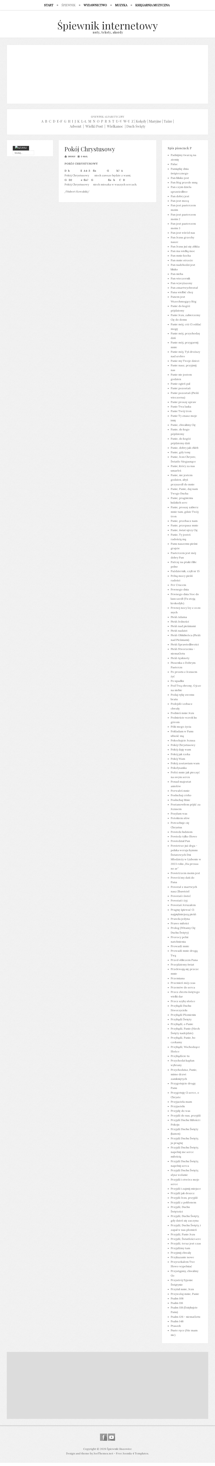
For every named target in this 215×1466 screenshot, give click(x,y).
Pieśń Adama (179, 617)
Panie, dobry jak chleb (184, 447)
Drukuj (71, 156)
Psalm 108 (177, 1298)
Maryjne (155, 121)
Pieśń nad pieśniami (183, 626)
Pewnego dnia (180, 589)
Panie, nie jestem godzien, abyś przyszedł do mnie (183, 479)
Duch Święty (135, 126)
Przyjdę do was (180, 1110)
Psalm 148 (177, 1321)
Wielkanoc (115, 126)
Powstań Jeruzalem (183, 905)
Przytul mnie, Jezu (182, 1289)
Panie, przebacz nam (184, 521)
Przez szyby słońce (183, 1001)
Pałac (174, 164)
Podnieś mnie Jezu (182, 713)
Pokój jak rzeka (180, 754)
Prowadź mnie (180, 946)
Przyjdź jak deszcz (183, 1193)
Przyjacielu (178, 1106)
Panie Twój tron (181, 411)
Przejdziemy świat (182, 964)
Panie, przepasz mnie (184, 525)
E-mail (84, 156)
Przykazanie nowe (182, 1257)
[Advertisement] (107, 73)
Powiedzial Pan (180, 841)
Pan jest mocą (180, 200)
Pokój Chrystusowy (89, 149)
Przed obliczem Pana (184, 960)
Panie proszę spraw (183, 402)
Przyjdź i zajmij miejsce (186, 1188)
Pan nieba (177, 274)
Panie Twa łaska (181, 406)
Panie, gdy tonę (180, 452)
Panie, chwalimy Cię (183, 425)
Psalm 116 (177, 1303)
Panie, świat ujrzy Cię (184, 530)
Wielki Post (94, 126)
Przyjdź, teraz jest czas (186, 1243)
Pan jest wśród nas (183, 232)
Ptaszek (176, 1325)
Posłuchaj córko (181, 795)
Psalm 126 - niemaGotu (185, 1316)
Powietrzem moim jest (185, 873)
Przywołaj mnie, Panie (185, 1294)
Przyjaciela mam (181, 1101)
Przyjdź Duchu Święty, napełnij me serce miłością (185, 1152)
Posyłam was (179, 813)
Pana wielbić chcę (182, 292)
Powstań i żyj (179, 900)
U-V (119, 121)
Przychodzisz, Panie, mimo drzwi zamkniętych (184, 1074)
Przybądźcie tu (180, 1056)
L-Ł (84, 121)
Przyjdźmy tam (180, 1248)
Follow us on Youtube (111, 1437)
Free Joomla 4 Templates (132, 1453)
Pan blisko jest (180, 178)
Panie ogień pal (180, 383)
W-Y (126, 121)
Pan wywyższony (181, 283)
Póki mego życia (181, 726)
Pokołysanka (179, 767)
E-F (59, 121)
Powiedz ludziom (181, 832)
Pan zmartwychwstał (184, 287)
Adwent (75, 126)
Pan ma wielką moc (183, 251)
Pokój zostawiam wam (185, 763)
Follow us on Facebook (103, 1437)
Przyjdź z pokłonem (183, 1202)
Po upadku (177, 681)
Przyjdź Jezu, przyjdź (184, 1197)
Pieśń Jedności (180, 621)
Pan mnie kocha (181, 255)
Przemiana (178, 978)
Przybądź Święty (181, 1019)
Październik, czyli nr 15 (185, 571)
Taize (168, 121)
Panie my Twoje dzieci (185, 360)
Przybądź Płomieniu (183, 1014)
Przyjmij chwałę (181, 1252)
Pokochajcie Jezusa (183, 740)
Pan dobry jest (180, 196)
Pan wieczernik (180, 278)
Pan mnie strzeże (182, 260)
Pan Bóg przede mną (184, 182)
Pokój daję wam (181, 749)
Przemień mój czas (183, 983)
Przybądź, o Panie (182, 1024)
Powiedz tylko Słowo (184, 836)
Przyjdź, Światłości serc (186, 1239)
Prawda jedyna (180, 918)
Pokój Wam (178, 758)
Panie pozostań (181, 388)
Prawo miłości (180, 923)
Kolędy (141, 121)
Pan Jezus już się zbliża (185, 246)
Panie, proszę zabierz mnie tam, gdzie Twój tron (185, 512)
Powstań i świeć (181, 896)
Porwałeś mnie (180, 790)
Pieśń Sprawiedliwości (185, 644)
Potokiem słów (180, 818)
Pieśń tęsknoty (180, 658)
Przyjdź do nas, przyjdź (186, 1115)
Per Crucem (178, 585)
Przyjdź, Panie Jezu (183, 1234)
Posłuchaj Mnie (180, 800)
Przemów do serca (183, 987)
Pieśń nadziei (179, 630)
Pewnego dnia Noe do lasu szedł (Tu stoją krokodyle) (185, 598)
